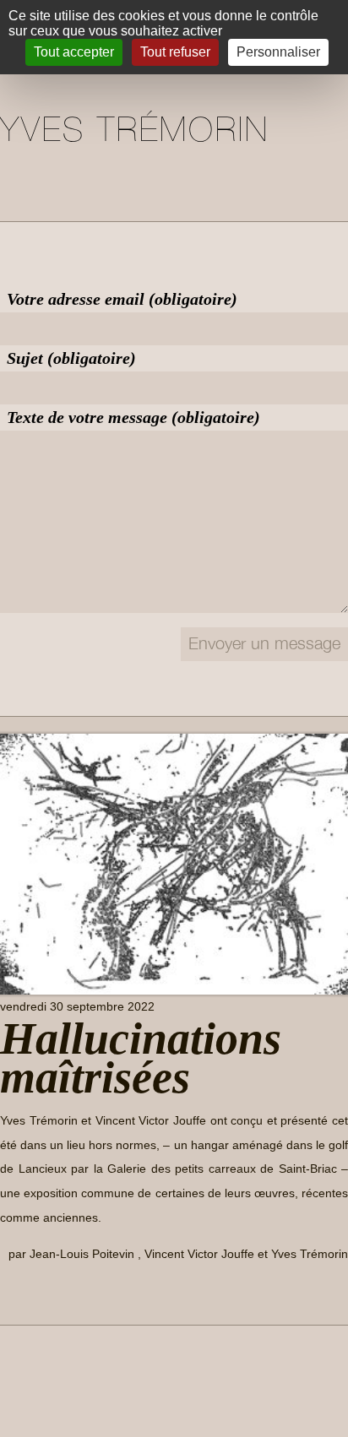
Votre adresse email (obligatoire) (122, 299)
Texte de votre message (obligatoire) (133, 417)
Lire (24, 1292)
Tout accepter (74, 52)
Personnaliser (278, 52)
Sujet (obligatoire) (71, 358)
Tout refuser (175, 52)
